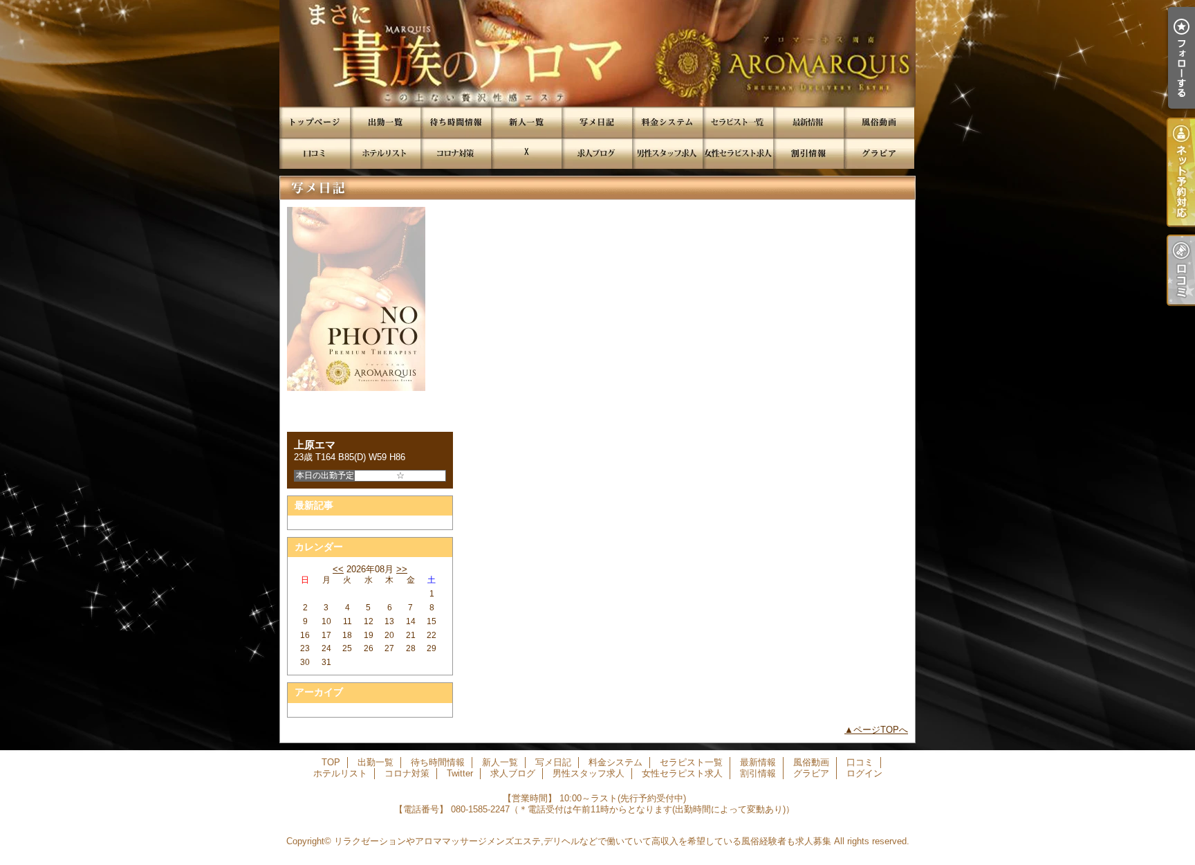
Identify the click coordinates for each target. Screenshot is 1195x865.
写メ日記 (597, 122)
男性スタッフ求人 (667, 153)
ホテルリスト (385, 153)
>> (401, 569)
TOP (314, 122)
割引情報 (808, 153)
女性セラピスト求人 (738, 153)
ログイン (864, 773)
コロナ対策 (455, 153)
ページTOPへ (880, 730)
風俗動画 (879, 122)
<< (338, 569)
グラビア (879, 153)
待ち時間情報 (455, 122)
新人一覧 (526, 122)
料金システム (667, 122)
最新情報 (808, 122)
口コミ (314, 153)
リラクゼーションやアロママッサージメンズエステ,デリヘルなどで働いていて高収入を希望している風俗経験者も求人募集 (582, 841)
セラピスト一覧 (738, 122)
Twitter (526, 153)
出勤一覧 (385, 122)
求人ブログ (597, 153)
